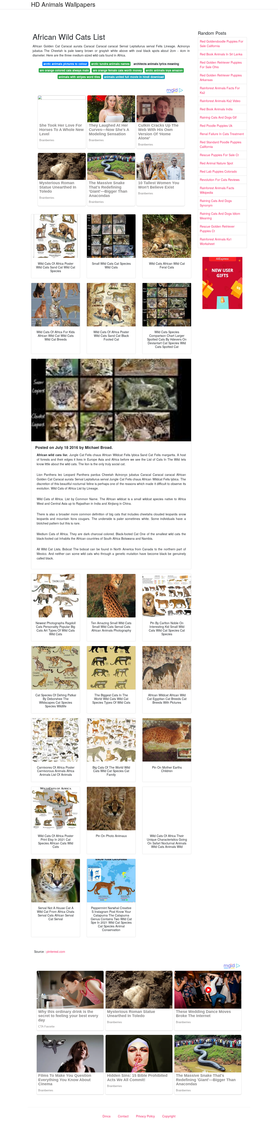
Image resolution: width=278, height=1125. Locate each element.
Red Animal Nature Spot (216, 163)
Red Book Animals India (216, 109)
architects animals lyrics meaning (156, 64)
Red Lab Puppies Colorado (218, 171)
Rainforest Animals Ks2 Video (220, 101)
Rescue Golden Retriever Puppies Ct (217, 228)
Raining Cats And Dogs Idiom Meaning (220, 215)
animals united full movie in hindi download (134, 77)
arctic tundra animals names (110, 64)
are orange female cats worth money (117, 70)
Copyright (168, 1116)
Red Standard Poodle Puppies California (220, 144)
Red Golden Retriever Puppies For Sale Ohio (221, 64)
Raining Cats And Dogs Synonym (216, 203)
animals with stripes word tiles (79, 77)
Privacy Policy (145, 1116)
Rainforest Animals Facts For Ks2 (220, 90)
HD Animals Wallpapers (63, 4)
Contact (123, 1116)
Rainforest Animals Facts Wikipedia (217, 190)
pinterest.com (55, 951)
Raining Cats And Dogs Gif (218, 117)
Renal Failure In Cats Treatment (222, 134)
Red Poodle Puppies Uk (216, 125)
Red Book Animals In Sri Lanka (221, 54)
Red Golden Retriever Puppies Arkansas (221, 77)
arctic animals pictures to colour (65, 64)
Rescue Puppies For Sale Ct (219, 155)
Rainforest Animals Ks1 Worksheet (216, 241)
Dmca (107, 1116)
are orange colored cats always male (64, 70)
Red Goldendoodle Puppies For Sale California (221, 43)
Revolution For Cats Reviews (220, 179)
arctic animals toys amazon (164, 70)
